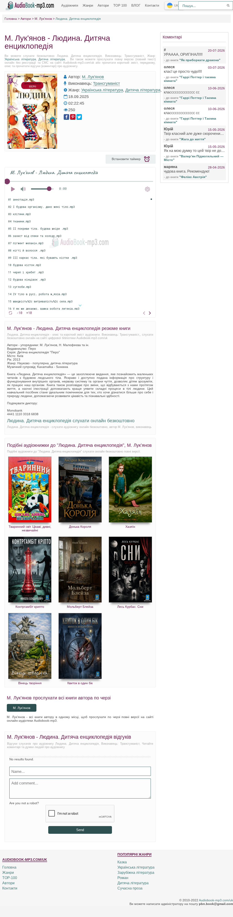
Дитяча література (51, 59)
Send (80, 830)
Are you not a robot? (24, 803)
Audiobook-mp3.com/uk (216, 900)
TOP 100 (120, 5)
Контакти (152, 5)
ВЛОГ (135, 5)
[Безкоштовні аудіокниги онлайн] (31, 5)
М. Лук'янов (93, 77)
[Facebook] (66, 117)
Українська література (20, 59)
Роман (122, 878)
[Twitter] (79, 117)
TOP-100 (9, 878)
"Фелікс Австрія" (193, 177)
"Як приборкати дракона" (199, 60)
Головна (9, 867)
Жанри (88, 5)
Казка (122, 862)
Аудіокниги (69, 5)
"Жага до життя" (192, 139)
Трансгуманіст (106, 83)
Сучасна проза (129, 888)
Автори (103, 5)
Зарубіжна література (135, 872)
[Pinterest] (73, 117)
